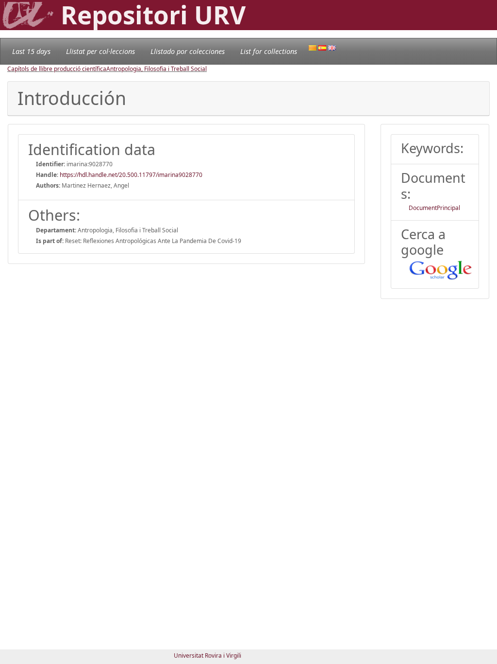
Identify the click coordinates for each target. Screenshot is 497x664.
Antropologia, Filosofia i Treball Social (156, 69)
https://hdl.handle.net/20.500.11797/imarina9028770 (131, 175)
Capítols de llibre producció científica (56, 69)
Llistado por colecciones (187, 51)
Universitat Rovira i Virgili (207, 655)
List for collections (268, 51)
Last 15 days (31, 51)
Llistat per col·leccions (100, 51)
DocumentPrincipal (434, 208)
